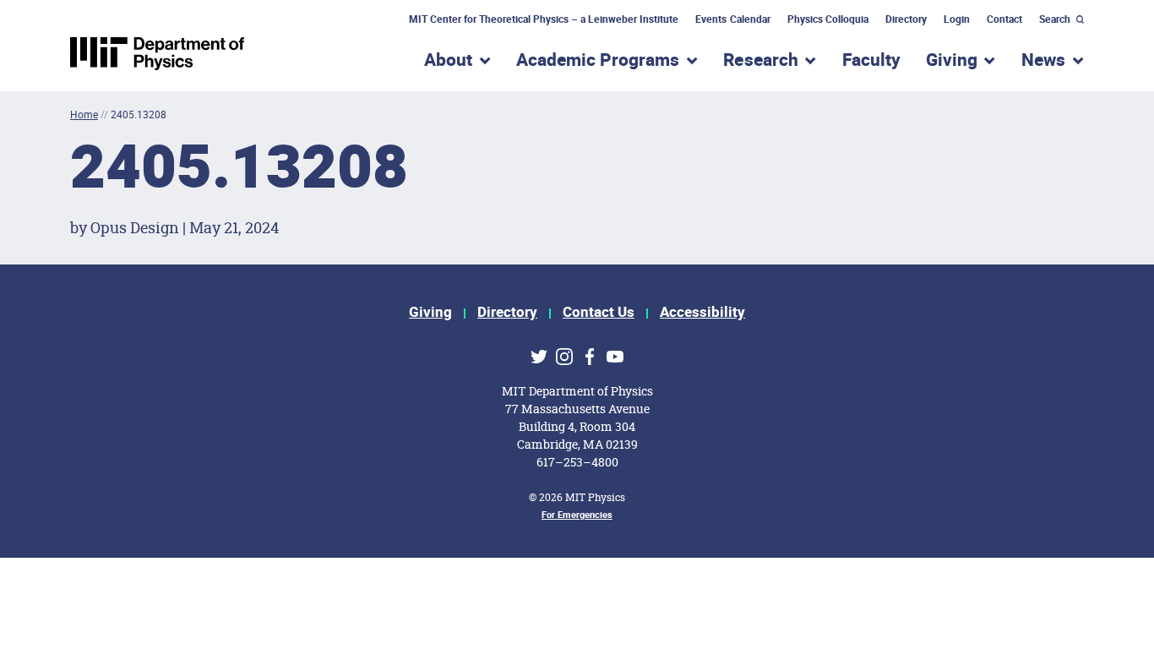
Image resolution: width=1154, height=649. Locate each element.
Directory (906, 19)
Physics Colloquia (827, 19)
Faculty (871, 60)
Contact (1004, 19)
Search (1054, 19)
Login (957, 19)
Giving (430, 312)
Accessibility (702, 312)
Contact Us (598, 312)
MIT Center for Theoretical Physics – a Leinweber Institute (544, 19)
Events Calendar (732, 19)
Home (84, 114)
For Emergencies (577, 515)
